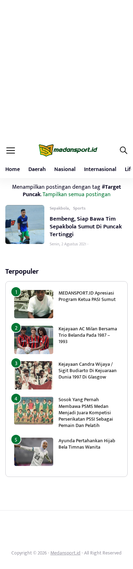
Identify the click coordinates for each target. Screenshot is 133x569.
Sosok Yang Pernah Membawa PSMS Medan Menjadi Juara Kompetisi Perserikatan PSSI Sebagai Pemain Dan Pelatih (86, 412)
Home (12, 169)
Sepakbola (59, 208)
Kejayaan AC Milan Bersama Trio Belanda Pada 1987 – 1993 (88, 335)
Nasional (65, 169)
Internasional (100, 169)
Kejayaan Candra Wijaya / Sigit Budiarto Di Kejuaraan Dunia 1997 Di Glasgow (88, 370)
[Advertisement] (66, 70)
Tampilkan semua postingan (77, 194)
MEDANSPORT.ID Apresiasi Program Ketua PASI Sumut (88, 296)
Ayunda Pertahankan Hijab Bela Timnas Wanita (87, 444)
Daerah (37, 169)
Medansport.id (65, 553)
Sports (79, 208)
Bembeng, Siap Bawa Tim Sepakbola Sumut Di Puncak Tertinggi (86, 226)
